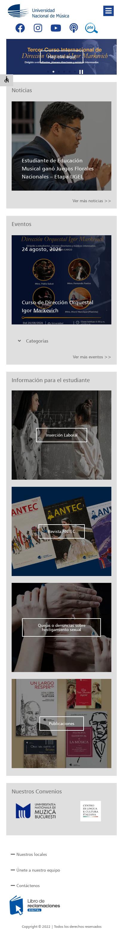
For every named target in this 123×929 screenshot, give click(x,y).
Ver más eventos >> (92, 356)
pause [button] (81, 72)
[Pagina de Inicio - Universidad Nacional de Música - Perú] (38, 10)
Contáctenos (28, 885)
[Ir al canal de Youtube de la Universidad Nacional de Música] (55, 28)
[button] (108, 11)
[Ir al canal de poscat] (73, 28)
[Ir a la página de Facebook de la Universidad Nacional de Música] (20, 28)
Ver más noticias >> (92, 200)
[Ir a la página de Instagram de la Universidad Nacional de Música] (37, 28)
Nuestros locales (31, 854)
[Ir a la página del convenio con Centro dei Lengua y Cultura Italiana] (72, 811)
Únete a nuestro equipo (38, 869)
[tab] (60, 340)
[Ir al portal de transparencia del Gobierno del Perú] (91, 28)
